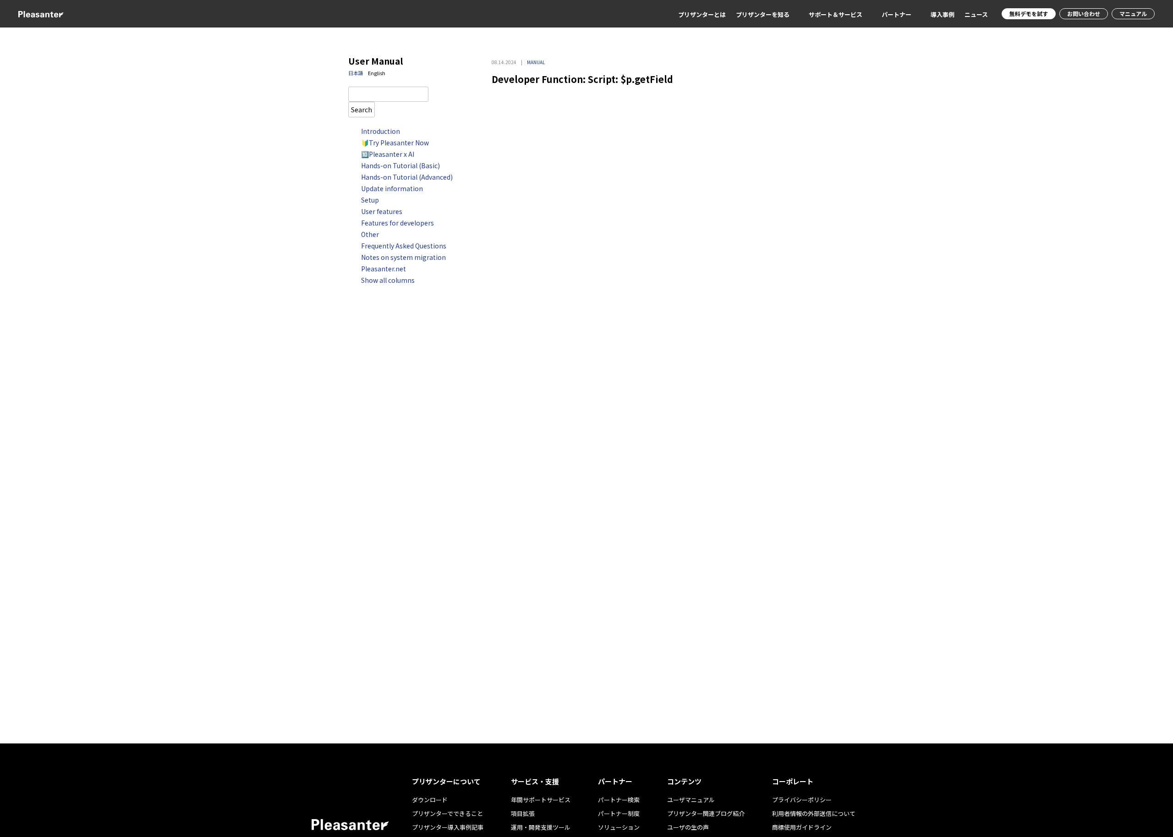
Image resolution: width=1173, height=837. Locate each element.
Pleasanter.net (383, 268)
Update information (392, 188)
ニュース (976, 14)
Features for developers (397, 222)
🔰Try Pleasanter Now (395, 142)
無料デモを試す (1028, 13)
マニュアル (1133, 13)
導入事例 (942, 14)
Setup (370, 199)
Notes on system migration (403, 257)
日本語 (355, 73)
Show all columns (388, 280)
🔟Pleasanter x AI (387, 154)
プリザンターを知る (762, 14)
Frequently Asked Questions (403, 245)
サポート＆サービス (835, 14)
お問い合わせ (1083, 13)
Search (361, 109)
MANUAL (536, 62)
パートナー (896, 14)
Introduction (380, 131)
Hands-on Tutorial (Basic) (400, 165)
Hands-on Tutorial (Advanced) (407, 177)
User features (381, 211)
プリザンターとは (702, 14)
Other (370, 234)
